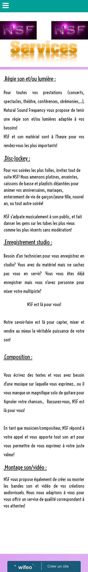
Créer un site (58, 566)
